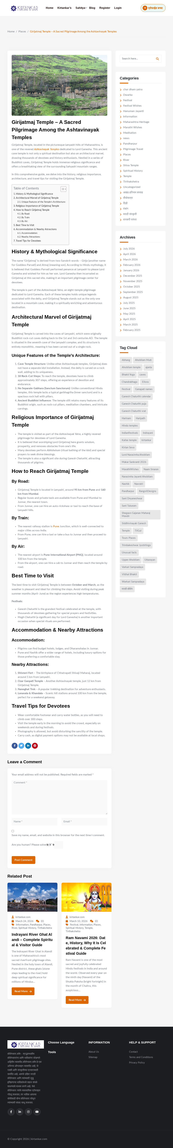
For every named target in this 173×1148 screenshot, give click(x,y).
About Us (94, 1052)
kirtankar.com (23, 917)
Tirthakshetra (44, 928)
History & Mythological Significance (34, 194)
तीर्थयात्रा (128, 198)
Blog (92, 7)
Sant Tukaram (129, 506)
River (14, 928)
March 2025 (130, 324)
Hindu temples (130, 425)
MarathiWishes (130, 469)
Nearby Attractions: (30, 237)
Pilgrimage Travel (133, 149)
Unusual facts (129, 552)
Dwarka (127, 95)
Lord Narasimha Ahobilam (136, 455)
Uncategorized (131, 187)
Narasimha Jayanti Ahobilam (137, 476)
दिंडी (125, 203)
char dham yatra (132, 89)
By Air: (24, 221)
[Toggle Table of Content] (62, 189)
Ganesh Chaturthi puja (134, 404)
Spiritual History (27, 928)
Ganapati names (144, 389)
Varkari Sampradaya (132, 567)
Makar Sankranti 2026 (134, 462)
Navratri (138, 484)
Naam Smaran (151, 469)
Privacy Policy (137, 1062)
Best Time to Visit (25, 225)
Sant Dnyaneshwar (132, 498)
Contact (133, 1052)
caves (143, 374)
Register (104, 7)
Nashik (125, 484)
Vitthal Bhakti (129, 574)
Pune (56, 526)
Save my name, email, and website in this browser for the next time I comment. (58, 835)
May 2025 (129, 313)
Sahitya (80, 7)
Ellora (145, 382)
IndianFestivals (130, 433)
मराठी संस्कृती (130, 214)
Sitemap (93, 1057)
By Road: (25, 214)
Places (22, 31)
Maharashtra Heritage (136, 122)
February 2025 (131, 330)
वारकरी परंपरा (130, 219)
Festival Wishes (132, 105)
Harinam (126, 418)
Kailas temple (129, 440)
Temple (89, 928)
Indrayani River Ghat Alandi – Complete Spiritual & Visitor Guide (32, 939)
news (126, 138)
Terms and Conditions (141, 1057)
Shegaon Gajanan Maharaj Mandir (136, 514)
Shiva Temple (131, 165)
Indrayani (148, 433)
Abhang (126, 360)
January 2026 (131, 270)
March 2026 (130, 259)
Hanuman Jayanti (133, 111)
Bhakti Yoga (128, 374)
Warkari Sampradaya (133, 581)
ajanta (148, 367)
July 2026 (129, 248)
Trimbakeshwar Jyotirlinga (136, 545)
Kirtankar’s (64, 7)
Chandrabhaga (129, 382)
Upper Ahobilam (131, 560)
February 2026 (131, 265)
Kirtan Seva (128, 447)
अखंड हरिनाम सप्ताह (133, 192)
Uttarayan (149, 560)
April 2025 (129, 319)
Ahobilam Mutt (143, 360)
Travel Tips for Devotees (28, 241)
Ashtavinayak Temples (46, 149)
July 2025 (129, 303)
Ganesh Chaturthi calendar (136, 396)
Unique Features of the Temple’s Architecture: (43, 202)
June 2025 (129, 308)
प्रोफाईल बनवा (155, 8)
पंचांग (125, 208)
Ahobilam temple (131, 367)
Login (118, 7)
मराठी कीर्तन (127, 589)
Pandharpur (36, 925)
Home (49, 7)
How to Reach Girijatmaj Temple (32, 210)
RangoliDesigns (147, 491)
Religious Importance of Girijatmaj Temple (37, 206)
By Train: (25, 218)
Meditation (129, 132)
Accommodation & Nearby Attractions (36, 229)
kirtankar (146, 440)
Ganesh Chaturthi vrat (134, 411)
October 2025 (131, 286)
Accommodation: (29, 233)
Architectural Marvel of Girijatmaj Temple (37, 198)
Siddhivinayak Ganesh (134, 523)
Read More (21, 991)
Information (22, 925)
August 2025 (130, 297)
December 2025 (132, 275)
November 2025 (132, 281)
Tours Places (129, 538)
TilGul (138, 530)
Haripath (140, 418)
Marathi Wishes (132, 127)
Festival (74, 925)
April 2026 (129, 254)
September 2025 (133, 292)
